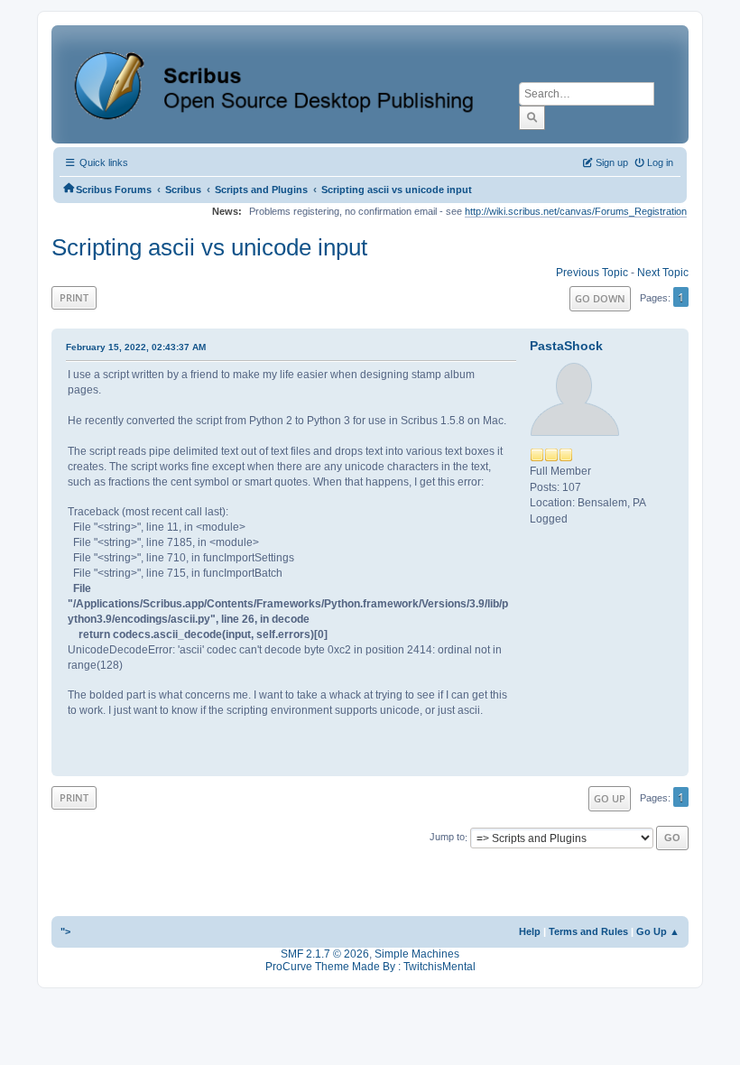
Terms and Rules (588, 931)
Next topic (663, 272)
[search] (532, 117)
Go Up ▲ (658, 931)
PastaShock (566, 345)
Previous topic (592, 272)
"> (65, 931)
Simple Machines (417, 954)
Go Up (609, 798)
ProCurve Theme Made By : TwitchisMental (370, 966)
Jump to (447, 837)
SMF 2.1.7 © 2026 (325, 954)
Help (530, 931)
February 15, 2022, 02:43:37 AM (136, 347)
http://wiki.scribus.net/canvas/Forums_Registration (576, 211)
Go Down (600, 298)
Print (74, 297)
